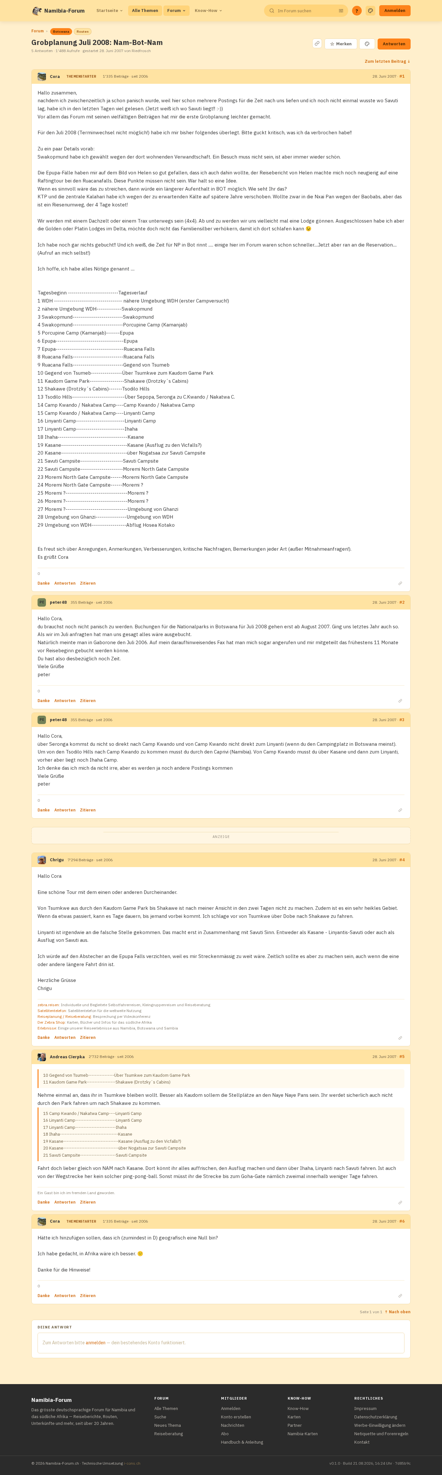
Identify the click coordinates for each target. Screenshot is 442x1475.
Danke (44, 583)
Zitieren (87, 583)
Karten (294, 1417)
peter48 (58, 602)
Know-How (206, 10)
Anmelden (394, 10)
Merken (341, 44)
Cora (55, 76)
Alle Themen (145, 10)
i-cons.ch (132, 1463)
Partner (295, 1425)
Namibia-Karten (303, 1433)
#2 (401, 602)
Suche (160, 1417)
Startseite (107, 10)
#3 (401, 719)
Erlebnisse (47, 1028)
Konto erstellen (236, 1417)
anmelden (95, 1343)
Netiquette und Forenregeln (381, 1433)
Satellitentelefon (52, 1010)
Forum (174, 10)
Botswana (61, 31)
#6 (401, 1221)
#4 (401, 859)
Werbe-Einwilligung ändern (379, 1425)
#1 (401, 76)
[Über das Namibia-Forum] (36, 11)
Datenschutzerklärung (375, 1417)
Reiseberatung (168, 1433)
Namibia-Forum (64, 10)
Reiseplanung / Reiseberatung (64, 1016)
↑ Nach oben (397, 1311)
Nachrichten (232, 1425)
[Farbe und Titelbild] (367, 44)
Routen (83, 31)
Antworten (394, 44)
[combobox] (305, 11)
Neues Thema (167, 1425)
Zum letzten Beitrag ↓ (388, 61)
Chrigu (57, 860)
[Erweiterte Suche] (341, 11)
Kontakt (362, 1442)
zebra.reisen (48, 1004)
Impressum (365, 1408)
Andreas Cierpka (67, 1057)
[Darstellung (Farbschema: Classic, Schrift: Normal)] (370, 11)
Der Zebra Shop (51, 1022)
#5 (401, 1056)
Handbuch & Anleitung (242, 1442)
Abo (225, 1433)
